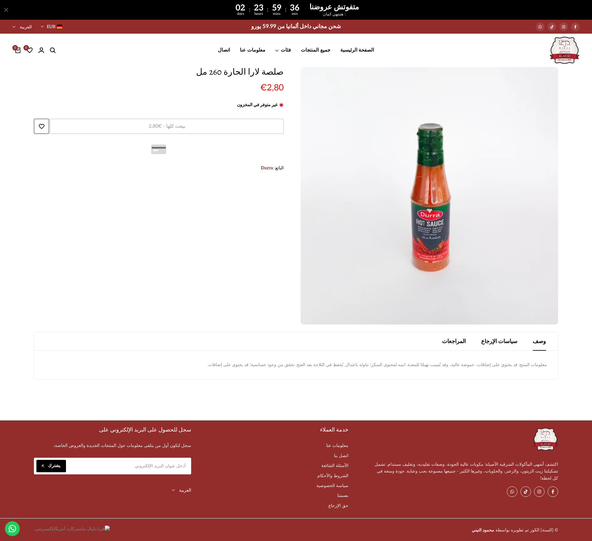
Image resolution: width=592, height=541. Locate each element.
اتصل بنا (341, 455)
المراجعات (454, 341)
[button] (41, 126)
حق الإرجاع (338, 505)
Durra (267, 168)
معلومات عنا (337, 445)
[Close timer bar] (6, 9)
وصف (539, 341)
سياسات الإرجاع (499, 341)
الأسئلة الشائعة (334, 465)
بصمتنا (342, 495)
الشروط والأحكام (332, 475)
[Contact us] (12, 528)
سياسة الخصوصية (332, 485)
